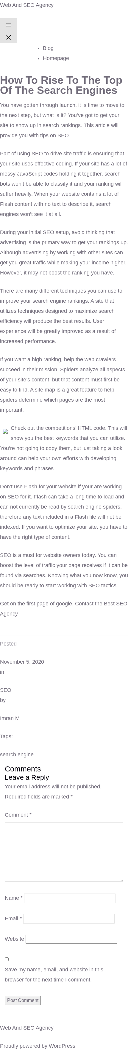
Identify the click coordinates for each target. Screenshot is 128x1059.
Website (14, 939)
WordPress (62, 1046)
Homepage (56, 58)
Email (13, 918)
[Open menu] (8, 24)
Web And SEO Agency (27, 5)
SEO (5, 690)
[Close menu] (8, 37)
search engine (17, 754)
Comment (18, 815)
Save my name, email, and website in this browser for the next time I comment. (54, 975)
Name (14, 898)
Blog (48, 48)
